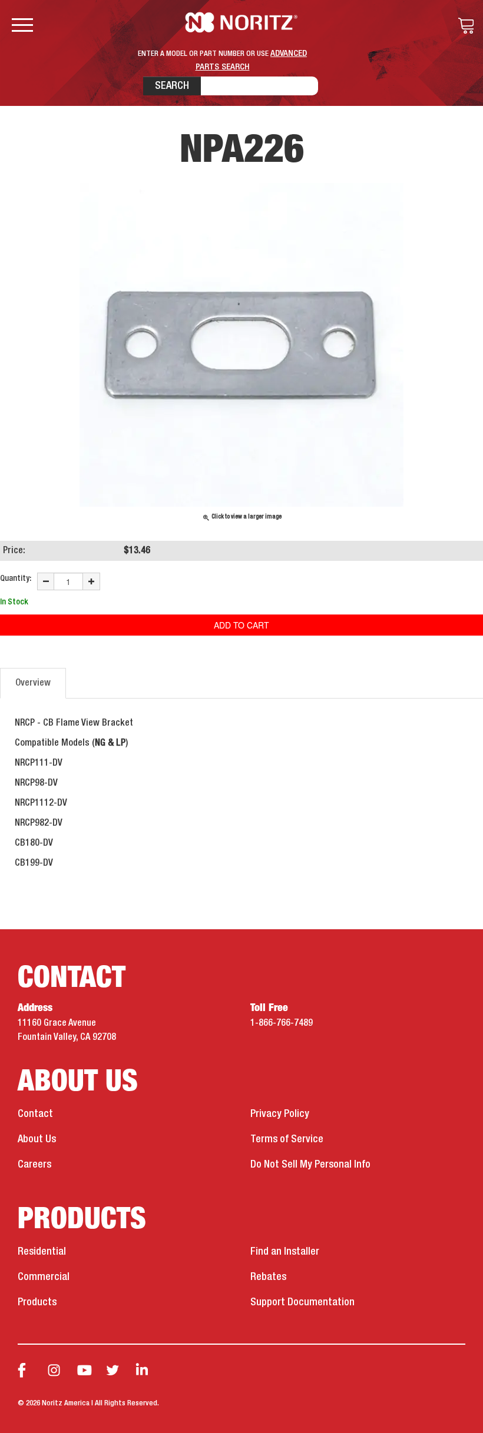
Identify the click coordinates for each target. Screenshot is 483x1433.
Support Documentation (302, 1302)
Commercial (44, 1277)
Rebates (268, 1277)
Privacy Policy (279, 1114)
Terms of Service (286, 1139)
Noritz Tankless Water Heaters (242, 22)
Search (172, 86)
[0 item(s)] (463, 26)
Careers (34, 1164)
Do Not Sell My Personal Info (310, 1164)
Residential (42, 1251)
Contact (35, 1114)
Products (37, 1302)
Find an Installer (284, 1251)
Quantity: (15, 578)
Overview (33, 683)
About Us (37, 1139)
